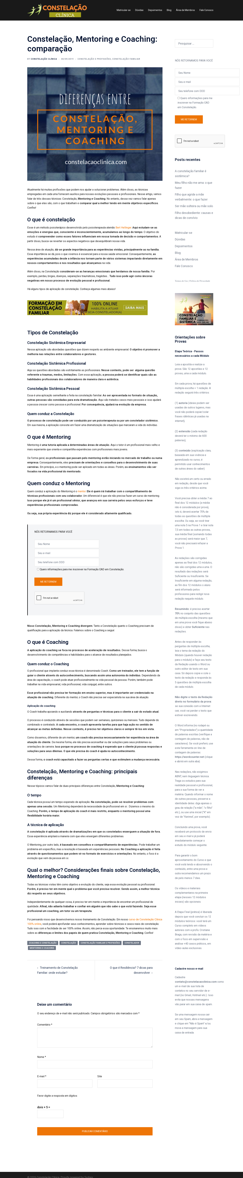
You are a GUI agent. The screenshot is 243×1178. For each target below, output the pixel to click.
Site (99, 1076)
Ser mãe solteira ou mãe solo (194, 206)
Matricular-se (124, 10)
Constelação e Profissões (94, 59)
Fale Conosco (206, 10)
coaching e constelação (43, 943)
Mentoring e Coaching (42, 948)
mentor (81, 491)
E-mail (41, 1076)
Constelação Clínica (44, 59)
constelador (131, 943)
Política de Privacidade (199, 281)
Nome (41, 1057)
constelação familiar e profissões (100, 943)
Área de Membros (185, 10)
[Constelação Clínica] (57, 10)
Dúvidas (139, 10)
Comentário (44, 1024)
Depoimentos (155, 10)
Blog (169, 10)
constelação (68, 943)
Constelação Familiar (126, 59)
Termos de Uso (181, 281)
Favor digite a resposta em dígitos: (57, 1095)
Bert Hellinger (123, 227)
